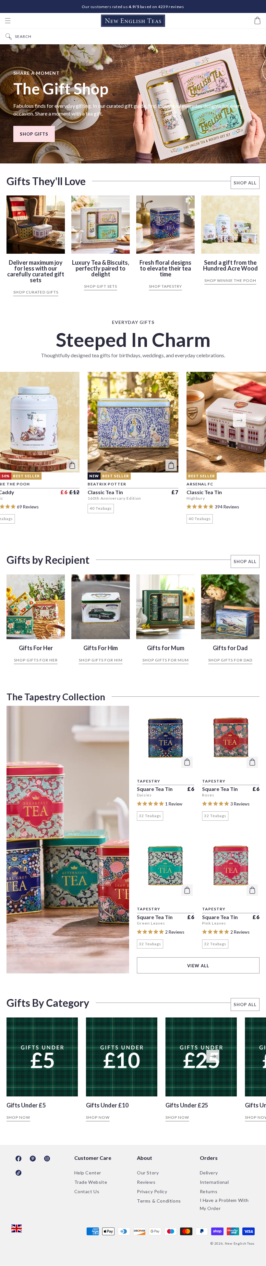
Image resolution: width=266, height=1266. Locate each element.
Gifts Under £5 (26, 1105)
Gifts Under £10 (107, 1105)
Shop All (245, 182)
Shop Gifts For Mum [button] (165, 660)
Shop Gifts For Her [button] (36, 660)
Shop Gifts (34, 134)
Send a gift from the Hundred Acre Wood (230, 265)
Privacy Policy (152, 1191)
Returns (209, 1191)
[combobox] (139, 36)
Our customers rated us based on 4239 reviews (133, 6)
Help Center (88, 1172)
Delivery (209, 1172)
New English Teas (240, 1243)
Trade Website (90, 1182)
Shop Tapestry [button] (165, 286)
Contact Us (87, 1191)
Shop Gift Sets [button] (100, 286)
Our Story (148, 1172)
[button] (7, 20)
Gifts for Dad (230, 648)
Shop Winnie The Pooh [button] (230, 280)
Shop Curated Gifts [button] (35, 292)
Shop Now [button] (18, 1117)
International (214, 1182)
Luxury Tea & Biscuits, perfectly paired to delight (100, 268)
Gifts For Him (100, 648)
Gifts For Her (36, 648)
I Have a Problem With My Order (224, 1204)
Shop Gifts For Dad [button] (230, 660)
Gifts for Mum (165, 648)
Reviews (146, 1182)
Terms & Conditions (159, 1201)
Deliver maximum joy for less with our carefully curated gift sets (35, 271)
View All (198, 965)
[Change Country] (16, 1229)
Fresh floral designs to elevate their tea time (165, 268)
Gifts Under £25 (186, 1105)
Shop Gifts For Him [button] (101, 660)
